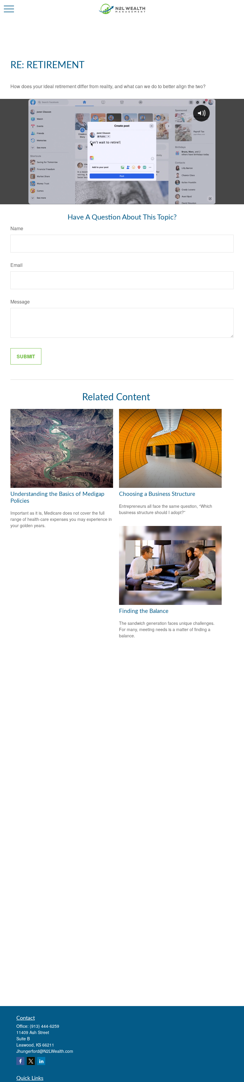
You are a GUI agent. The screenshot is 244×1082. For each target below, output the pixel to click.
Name (16, 228)
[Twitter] (31, 1061)
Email (16, 264)
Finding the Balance (143, 611)
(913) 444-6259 (44, 1026)
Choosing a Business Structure (157, 494)
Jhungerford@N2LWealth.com (44, 1051)
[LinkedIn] (41, 1061)
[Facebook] (20, 1061)
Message (20, 301)
